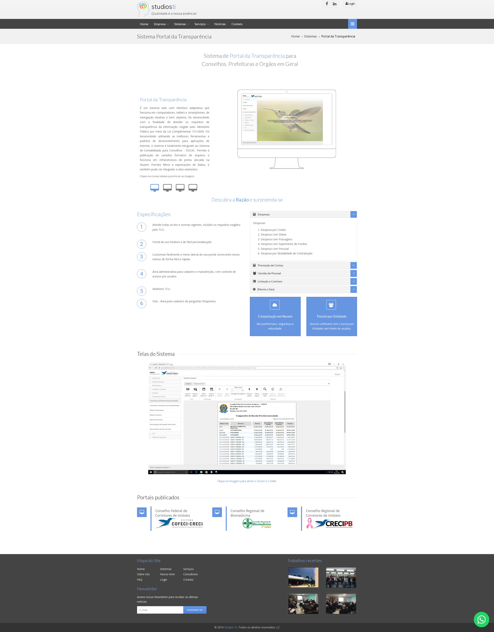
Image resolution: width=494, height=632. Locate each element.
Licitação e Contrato (270, 281)
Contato (237, 24)
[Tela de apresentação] (247, 418)
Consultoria (190, 574)
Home (144, 24)
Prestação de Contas (270, 265)
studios (163, 6)
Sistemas (180, 24)
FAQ (139, 579)
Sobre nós (143, 574)
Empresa (160, 24)
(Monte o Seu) (265, 289)
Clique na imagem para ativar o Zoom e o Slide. (247, 481)
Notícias (220, 24)
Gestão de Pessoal (269, 273)
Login (351, 3)
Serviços (200, 24)
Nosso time (167, 574)
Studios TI (230, 627)
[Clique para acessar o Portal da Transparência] (179, 523)
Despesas (264, 214)
